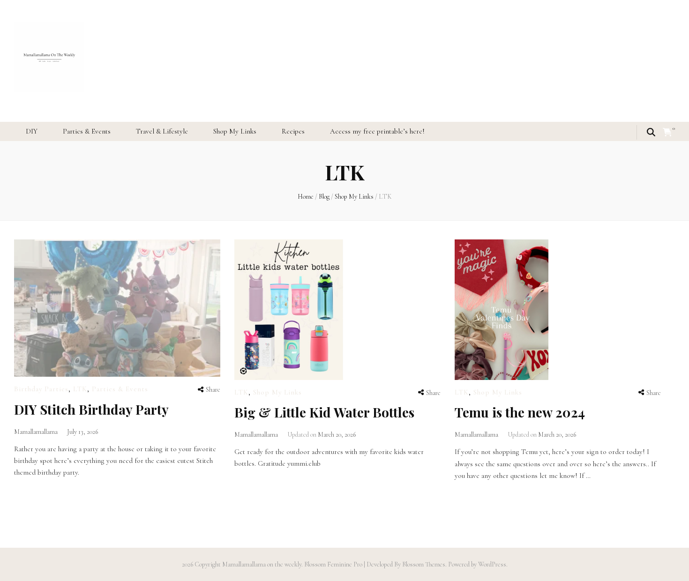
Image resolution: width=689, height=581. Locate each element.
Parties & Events (87, 131)
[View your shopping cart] (667, 132)
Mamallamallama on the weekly (261, 564)
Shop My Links (234, 131)
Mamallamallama (36, 432)
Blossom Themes (423, 564)
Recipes (293, 131)
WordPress (492, 564)
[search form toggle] (651, 132)
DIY (31, 131)
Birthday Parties (41, 389)
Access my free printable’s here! (377, 131)
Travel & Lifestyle (162, 131)
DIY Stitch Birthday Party (91, 409)
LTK (80, 389)
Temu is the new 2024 (520, 412)
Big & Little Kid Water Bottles (324, 412)
